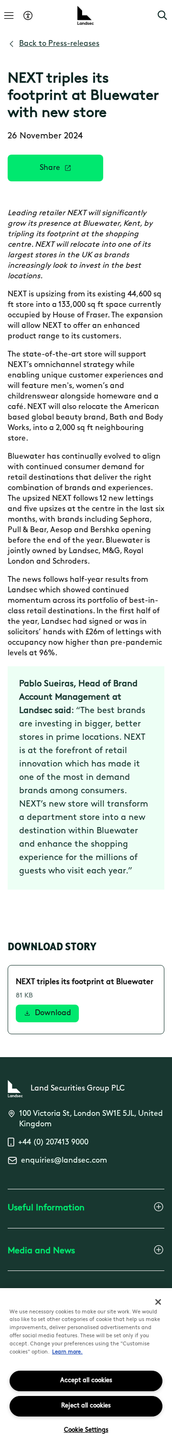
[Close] (158, 1301)
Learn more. (67, 1352)
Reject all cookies (86, 1406)
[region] (86, 1368)
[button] (162, 15)
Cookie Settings (86, 1430)
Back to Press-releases (59, 44)
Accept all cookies (86, 1380)
